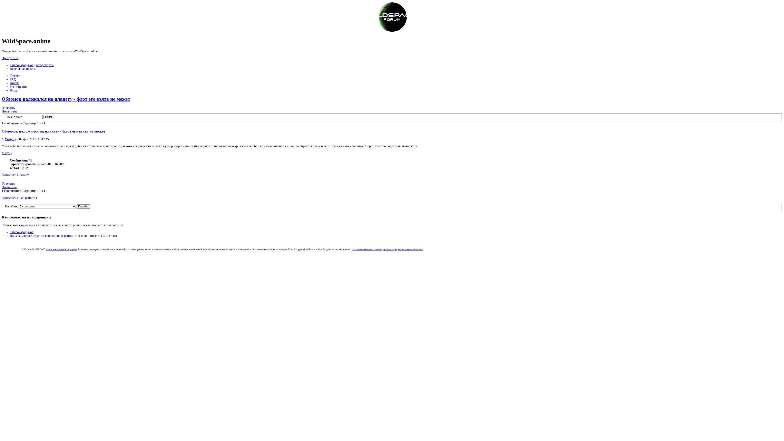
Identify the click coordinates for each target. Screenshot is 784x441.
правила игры (390, 249)
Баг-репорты (45, 65)
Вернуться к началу (15, 174)
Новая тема (9, 111)
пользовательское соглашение (367, 249)
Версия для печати (23, 68)
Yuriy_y (10, 139)
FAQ (13, 79)
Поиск (14, 83)
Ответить (8, 107)
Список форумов (21, 65)
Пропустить (10, 58)
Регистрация (18, 86)
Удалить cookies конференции (54, 235)
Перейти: (11, 206)
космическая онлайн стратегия (61, 249)
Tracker (15, 75)
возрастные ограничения (410, 249)
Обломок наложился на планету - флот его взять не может (66, 99)
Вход (13, 90)
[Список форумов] (392, 31)
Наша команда (20, 235)
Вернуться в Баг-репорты (19, 197)
